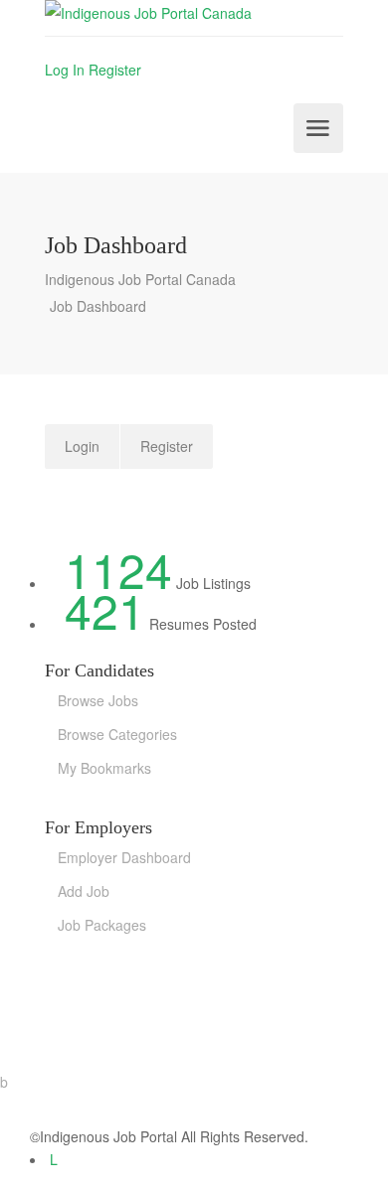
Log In (65, 69)
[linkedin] (54, 1159)
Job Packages (102, 925)
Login (82, 446)
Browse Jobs (98, 700)
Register (115, 69)
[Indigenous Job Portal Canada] (194, 18)
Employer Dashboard (124, 857)
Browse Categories (117, 734)
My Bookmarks (104, 768)
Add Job (83, 891)
